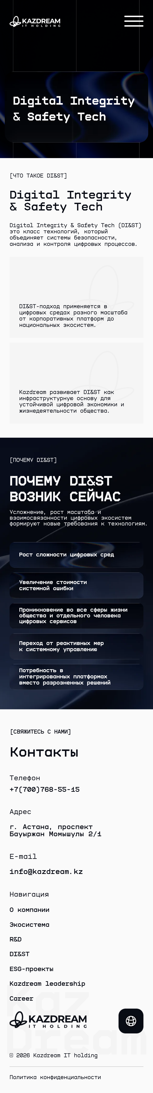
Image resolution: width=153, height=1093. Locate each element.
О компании (29, 910)
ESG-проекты (31, 969)
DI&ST (19, 954)
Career (21, 998)
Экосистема (29, 924)
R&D (16, 939)
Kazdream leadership (47, 983)
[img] (131, 1021)
